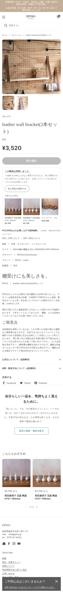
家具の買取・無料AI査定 (31, 430)
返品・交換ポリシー (11, 562)
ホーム (4, 35)
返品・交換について (10, 238)
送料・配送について (31, 238)
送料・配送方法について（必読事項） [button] (19, 368)
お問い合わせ (8, 573)
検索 (4, 558)
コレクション (16, 35)
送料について (8, 566)
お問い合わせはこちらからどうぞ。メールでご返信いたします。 (29, 587)
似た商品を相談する (17, 188)
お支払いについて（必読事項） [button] (16, 359)
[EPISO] (31, 17)
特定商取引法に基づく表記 (14, 569)
